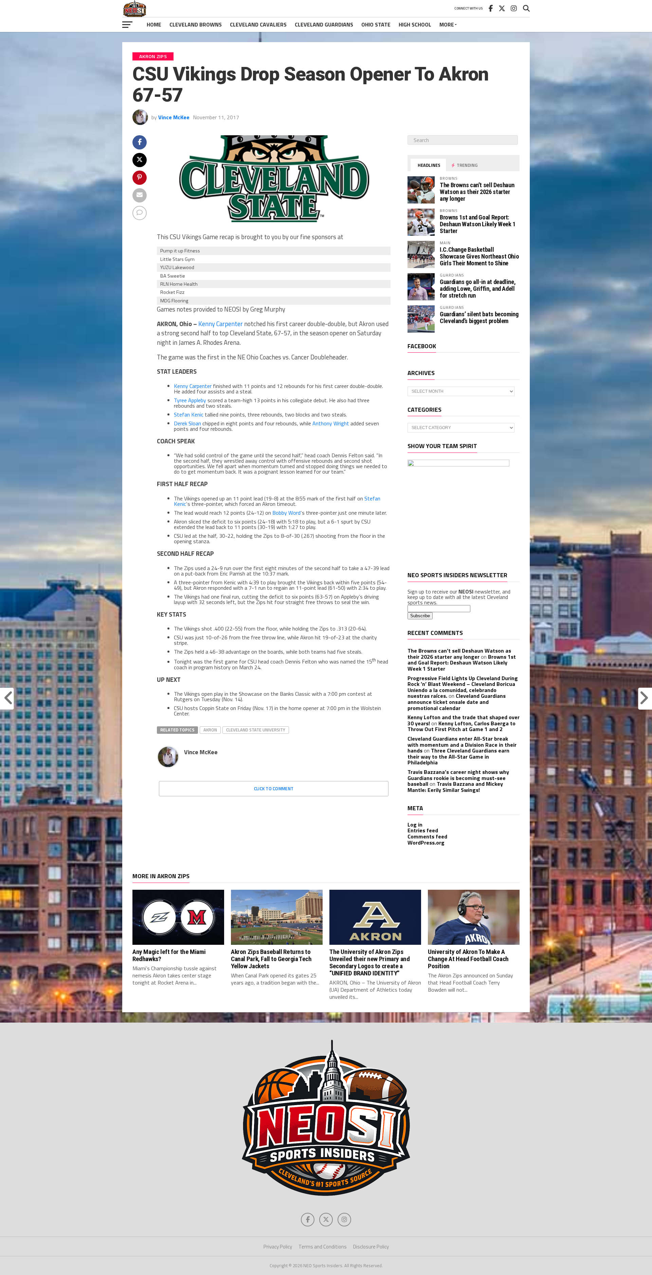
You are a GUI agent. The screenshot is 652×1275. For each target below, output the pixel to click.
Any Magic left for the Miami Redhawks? (168, 955)
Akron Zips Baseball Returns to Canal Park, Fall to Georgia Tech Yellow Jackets (271, 959)
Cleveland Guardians (324, 24)
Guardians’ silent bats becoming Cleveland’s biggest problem (479, 317)
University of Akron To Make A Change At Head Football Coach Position (468, 959)
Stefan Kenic (188, 414)
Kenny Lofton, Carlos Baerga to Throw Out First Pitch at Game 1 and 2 (461, 726)
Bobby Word (286, 513)
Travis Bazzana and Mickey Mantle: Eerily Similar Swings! (455, 787)
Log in (415, 824)
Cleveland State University (255, 729)
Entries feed (423, 830)
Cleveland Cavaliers (258, 24)
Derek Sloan (187, 423)
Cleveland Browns (195, 24)
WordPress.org (426, 842)
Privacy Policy (278, 1247)
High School (415, 24)
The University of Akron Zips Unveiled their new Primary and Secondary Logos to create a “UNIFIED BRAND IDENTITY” (369, 962)
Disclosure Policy (371, 1247)
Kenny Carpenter (220, 324)
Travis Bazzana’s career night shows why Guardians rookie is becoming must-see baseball (458, 778)
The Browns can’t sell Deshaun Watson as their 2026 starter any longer (477, 191)
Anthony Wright (330, 423)
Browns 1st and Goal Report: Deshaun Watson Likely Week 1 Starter (477, 224)
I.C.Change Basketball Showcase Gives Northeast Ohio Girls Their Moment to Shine (479, 256)
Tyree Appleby (190, 400)
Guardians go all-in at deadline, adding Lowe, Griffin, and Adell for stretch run (477, 288)
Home (154, 24)
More (446, 24)
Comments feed (427, 836)
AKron (210, 729)
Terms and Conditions (322, 1247)
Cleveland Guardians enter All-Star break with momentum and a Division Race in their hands (462, 744)
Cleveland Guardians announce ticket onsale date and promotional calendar (457, 702)
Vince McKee (173, 117)
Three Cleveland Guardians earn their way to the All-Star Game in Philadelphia (458, 756)
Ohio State (376, 24)
